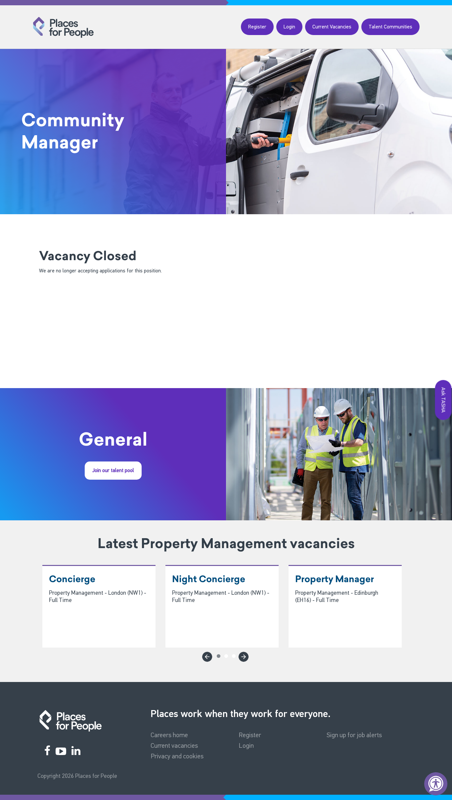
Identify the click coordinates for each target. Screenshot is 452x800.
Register (257, 26)
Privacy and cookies (177, 756)
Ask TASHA (443, 400)
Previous (206, 655)
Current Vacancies (331, 26)
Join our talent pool (113, 470)
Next (242, 655)
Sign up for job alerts (354, 735)
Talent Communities (390, 26)
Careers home (169, 735)
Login (289, 26)
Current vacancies (174, 745)
